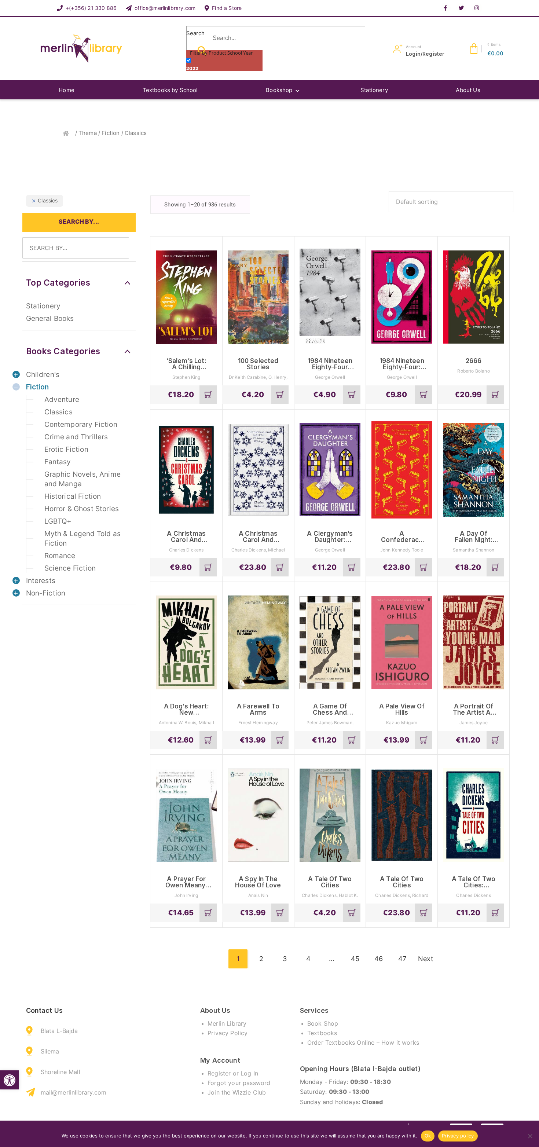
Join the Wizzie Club (237, 1092)
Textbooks (322, 1033)
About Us (468, 90)
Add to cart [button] (208, 397)
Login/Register (425, 54)
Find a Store (227, 8)
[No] (530, 1136)
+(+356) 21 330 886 (91, 8)
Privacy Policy (227, 1033)
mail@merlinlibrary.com (74, 1092)
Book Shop (322, 1023)
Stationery (374, 90)
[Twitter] (461, 8)
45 (355, 959)
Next (425, 959)
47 (402, 959)
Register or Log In (233, 1073)
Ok (428, 1136)
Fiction (111, 133)
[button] (9, 1080)
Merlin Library (227, 1023)
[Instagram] (477, 8)
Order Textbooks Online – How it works (363, 1042)
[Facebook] (445, 8)
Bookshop (279, 90)
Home (66, 90)
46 (378, 959)
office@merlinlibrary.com (165, 8)
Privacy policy (458, 1136)
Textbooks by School (170, 90)
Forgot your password (239, 1082)
